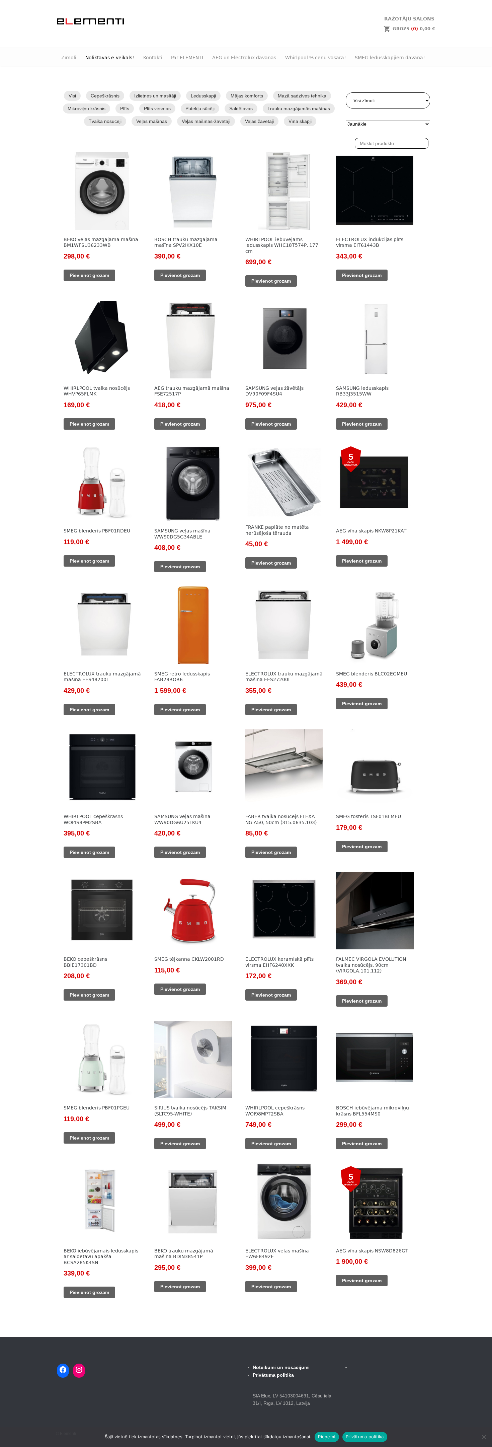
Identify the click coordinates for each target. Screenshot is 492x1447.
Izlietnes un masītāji (155, 95)
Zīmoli (68, 57)
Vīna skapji (300, 121)
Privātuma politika (365, 1436)
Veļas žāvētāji (259, 121)
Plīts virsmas (157, 108)
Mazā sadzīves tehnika (302, 95)
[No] (483, 1437)
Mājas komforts (247, 95)
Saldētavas (241, 108)
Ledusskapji (203, 95)
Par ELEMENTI (187, 57)
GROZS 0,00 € (414, 28)
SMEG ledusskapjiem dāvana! (390, 57)
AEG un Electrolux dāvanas (244, 57)
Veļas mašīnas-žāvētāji (206, 121)
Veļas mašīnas (151, 121)
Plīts (124, 108)
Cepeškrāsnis (105, 95)
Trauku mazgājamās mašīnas (298, 108)
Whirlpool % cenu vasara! (315, 57)
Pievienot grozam (89, 275)
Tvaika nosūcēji (105, 121)
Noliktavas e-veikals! (109, 57)
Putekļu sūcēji (200, 108)
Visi (72, 95)
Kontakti (152, 57)
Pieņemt (327, 1436)
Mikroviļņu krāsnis (86, 108)
